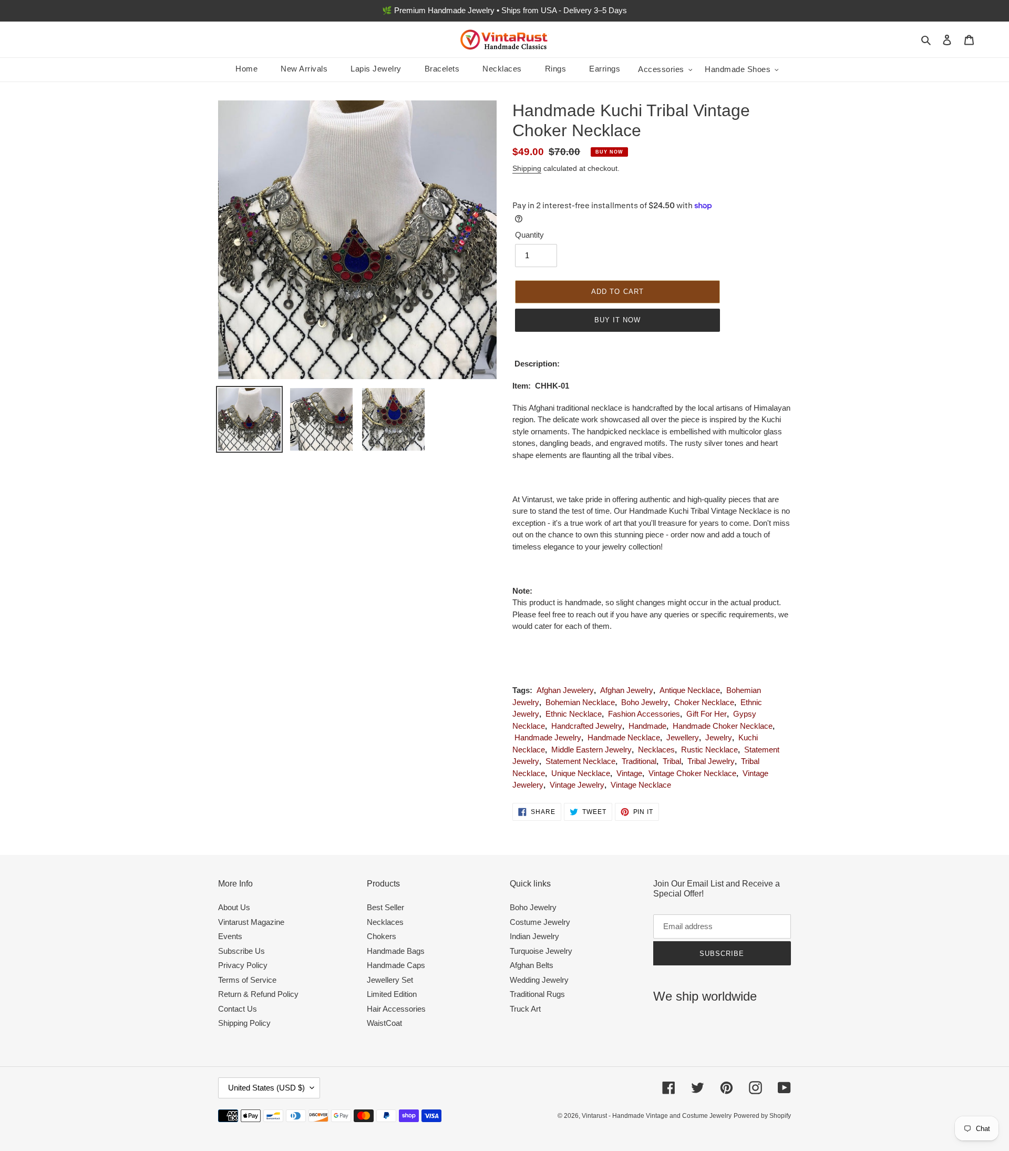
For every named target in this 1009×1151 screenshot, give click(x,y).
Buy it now (617, 320)
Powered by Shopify (762, 1115)
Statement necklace (580, 761)
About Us (234, 907)
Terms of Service (247, 979)
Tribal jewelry (711, 761)
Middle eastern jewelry (591, 749)
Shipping (526, 168)
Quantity (529, 234)
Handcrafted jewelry (586, 725)
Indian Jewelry (534, 936)
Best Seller (385, 907)
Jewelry (718, 737)
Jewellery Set (390, 979)
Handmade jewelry (547, 737)
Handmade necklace (624, 737)
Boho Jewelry (533, 907)
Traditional (639, 761)
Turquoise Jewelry (541, 950)
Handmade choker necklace (723, 725)
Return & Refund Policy (258, 994)
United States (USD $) (266, 1087)
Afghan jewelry (626, 690)
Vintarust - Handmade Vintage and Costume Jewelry (657, 1115)
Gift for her (706, 713)
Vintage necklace (641, 784)
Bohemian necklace (580, 702)
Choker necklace (704, 702)
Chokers (381, 936)
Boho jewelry (644, 702)
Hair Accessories (396, 1008)
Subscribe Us (241, 950)
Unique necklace (580, 773)
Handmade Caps (396, 965)
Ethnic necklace (573, 713)
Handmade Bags (396, 950)
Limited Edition (392, 994)
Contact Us (237, 1008)
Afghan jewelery (565, 690)
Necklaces (656, 749)
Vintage (629, 773)
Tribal (672, 761)
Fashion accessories (644, 713)
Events (230, 936)
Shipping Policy (244, 1022)
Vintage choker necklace (692, 773)
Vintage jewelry (577, 784)
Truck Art (525, 1008)
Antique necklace (690, 690)
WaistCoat (384, 1022)
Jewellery (682, 737)
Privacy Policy (242, 965)
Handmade (647, 725)
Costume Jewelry (540, 922)
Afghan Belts (531, 965)
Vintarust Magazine (251, 922)
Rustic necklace (709, 749)
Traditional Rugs (537, 994)
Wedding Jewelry (539, 979)
